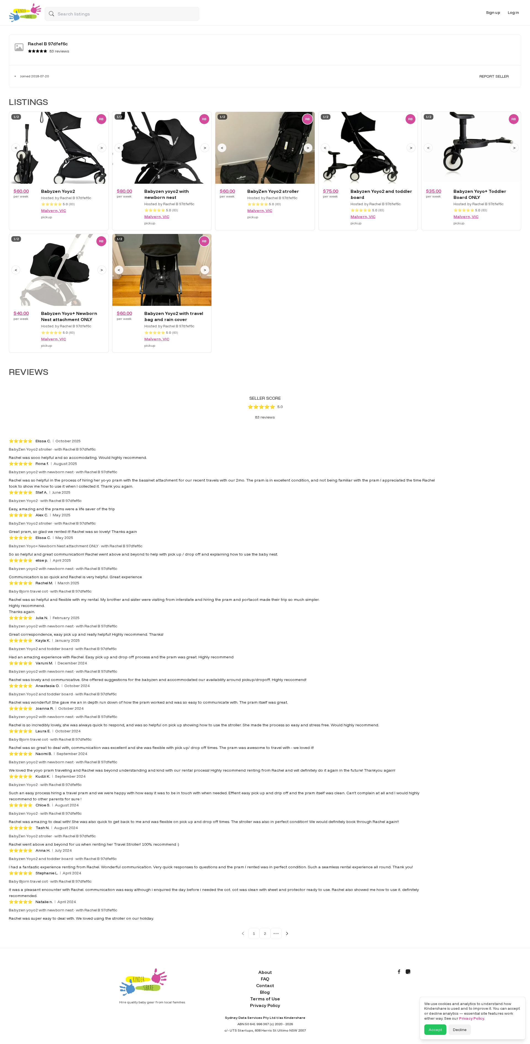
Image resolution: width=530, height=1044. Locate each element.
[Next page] (287, 933)
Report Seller (494, 76)
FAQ (265, 979)
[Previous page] (242, 933)
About (265, 972)
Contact (265, 985)
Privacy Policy (265, 1005)
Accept (435, 1029)
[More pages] (276, 933)
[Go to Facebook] (399, 971)
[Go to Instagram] (408, 971)
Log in (513, 12)
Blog (265, 992)
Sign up (493, 12)
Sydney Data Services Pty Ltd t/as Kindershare (265, 1018)
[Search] (51, 13)
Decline (460, 1029)
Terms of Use (265, 998)
